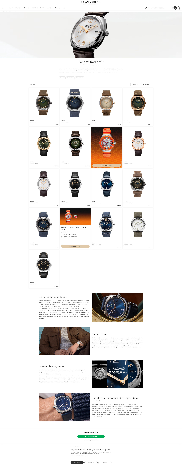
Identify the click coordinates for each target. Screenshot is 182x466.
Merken (10, 8)
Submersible (70, 78)
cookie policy (85, 455)
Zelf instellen (91, 462)
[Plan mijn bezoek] (175, 8)
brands (5, 11)
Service (57, 8)
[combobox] (146, 84)
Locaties (49, 8)
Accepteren (77, 462)
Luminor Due (79, 78)
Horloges (18, 8)
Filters (136, 84)
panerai (9, 11)
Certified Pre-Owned (38, 8)
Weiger (105, 462)
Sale (64, 8)
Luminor (62, 78)
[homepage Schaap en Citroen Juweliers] (91, 3)
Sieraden (26, 8)
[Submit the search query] (147, 7)
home (2, 11)
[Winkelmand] (179, 8)
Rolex (3, 8)
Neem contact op (92, 436)
